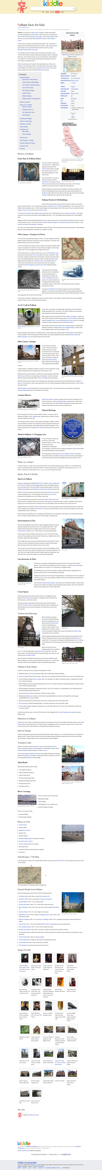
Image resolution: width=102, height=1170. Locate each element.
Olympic (38, 937)
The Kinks (32, 673)
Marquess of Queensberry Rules (42, 489)
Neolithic (44, 193)
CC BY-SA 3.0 (33, 1164)
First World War (52, 289)
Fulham (51, 64)
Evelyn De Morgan (72, 318)
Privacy (35, 1167)
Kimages (52, 12)
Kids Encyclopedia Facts (23, 27)
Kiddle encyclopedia (31, 1146)
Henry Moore (74, 334)
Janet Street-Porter (24, 942)
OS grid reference (65, 76)
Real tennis (39, 508)
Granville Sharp (23, 912)
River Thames (21, 36)
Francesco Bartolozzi (59, 325)
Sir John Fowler (42, 265)
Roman (45, 195)
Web (43, 12)
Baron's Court (43, 750)
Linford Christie (23, 937)
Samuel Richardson (24, 904)
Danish (78, 184)
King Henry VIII (46, 896)
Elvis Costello (40, 427)
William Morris (69, 322)
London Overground (25, 753)
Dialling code (64, 96)
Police (62, 98)
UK (72, 114)
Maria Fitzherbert (23, 907)
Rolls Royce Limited (48, 924)
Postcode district (65, 93)
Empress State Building (24, 390)
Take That (21, 703)
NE (79, 78)
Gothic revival (77, 638)
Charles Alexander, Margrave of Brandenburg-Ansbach (57, 222)
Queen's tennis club (47, 68)
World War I (63, 401)
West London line (41, 261)
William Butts (24, 896)
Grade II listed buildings (48, 583)
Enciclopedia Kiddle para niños (52, 1167)
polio (39, 371)
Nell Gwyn (21, 899)
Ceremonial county (65, 80)
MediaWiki (41, 1166)
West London (34, 32)
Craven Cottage (53, 483)
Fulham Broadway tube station (67, 712)
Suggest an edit (66, 1154)
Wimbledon (40, 70)
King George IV (33, 224)
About (29, 1167)
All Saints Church (39, 651)
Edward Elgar (36, 416)
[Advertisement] (51, 18)
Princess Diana (22, 531)
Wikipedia (20, 1166)
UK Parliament (64, 107)
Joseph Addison (23, 902)
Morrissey (29, 696)
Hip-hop (21, 706)
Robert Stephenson (30, 265)
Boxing (23, 489)
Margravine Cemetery (24, 830)
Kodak (81, 376)
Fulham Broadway (22, 750)
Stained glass (70, 333)
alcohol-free (76, 565)
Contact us (41, 1167)
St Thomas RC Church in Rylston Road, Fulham (60, 1062)
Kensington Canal (53, 253)
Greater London (74, 80)
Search (74, 8)
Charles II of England (46, 899)
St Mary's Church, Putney (24, 210)
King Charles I (72, 213)
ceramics (73, 309)
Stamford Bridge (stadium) (26, 838)
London (73, 83)
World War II (23, 388)
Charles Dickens (52, 359)
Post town (63, 91)
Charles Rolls (22, 924)
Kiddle (19, 1167)
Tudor (50, 629)
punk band (24, 693)
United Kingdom (74, 89)
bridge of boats (39, 213)
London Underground (47, 278)
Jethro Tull (21, 676)
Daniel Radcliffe (23, 940)
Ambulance (63, 103)
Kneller (44, 965)
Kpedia (57, 12)
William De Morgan (72, 316)
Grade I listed (77, 631)
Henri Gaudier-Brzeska (68, 327)
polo (36, 68)
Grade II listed (31, 655)
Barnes (52, 746)
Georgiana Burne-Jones (52, 320)
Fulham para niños (34, 1115)
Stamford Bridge (65, 498)
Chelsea (47, 36)
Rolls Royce (21, 376)
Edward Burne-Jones (67, 320)
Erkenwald (45, 182)
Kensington (39, 36)
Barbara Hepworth (21, 326)
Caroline (20, 224)
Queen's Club (50, 492)
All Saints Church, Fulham (54, 206)
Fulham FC (41, 483)
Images (47, 12)
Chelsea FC (75, 498)
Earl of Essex (27, 213)
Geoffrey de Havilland (47, 399)
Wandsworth (38, 38)
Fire (62, 101)
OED (47, 468)
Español (62, 12)
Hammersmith (32, 36)
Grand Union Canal (34, 255)
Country (63, 86)
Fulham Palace (65, 54)
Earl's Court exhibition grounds (66, 454)
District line (53, 261)
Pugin (56, 1060)
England (73, 86)
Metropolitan (74, 98)
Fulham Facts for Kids (23, 1150)
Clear (70, 8)
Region (62, 83)
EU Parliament (64, 105)
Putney (19, 748)
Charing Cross (65, 78)
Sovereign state (65, 89)
